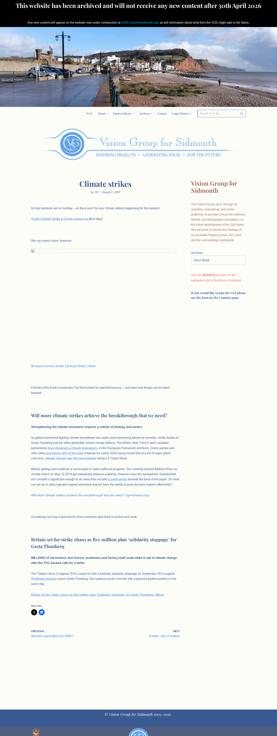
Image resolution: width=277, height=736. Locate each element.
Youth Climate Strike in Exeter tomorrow (59, 219)
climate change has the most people (70, 458)
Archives (197, 252)
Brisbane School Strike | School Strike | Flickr (63, 366)
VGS (89, 113)
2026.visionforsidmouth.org (140, 22)
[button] (107, 113)
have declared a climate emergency (72, 448)
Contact (162, 113)
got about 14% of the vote (65, 453)
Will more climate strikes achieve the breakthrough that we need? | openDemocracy (90, 495)
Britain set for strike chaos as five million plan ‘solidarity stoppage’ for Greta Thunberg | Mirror (97, 594)
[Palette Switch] (216, 144)
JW (96, 192)
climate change (45, 578)
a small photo (117, 479)
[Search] (241, 113)
